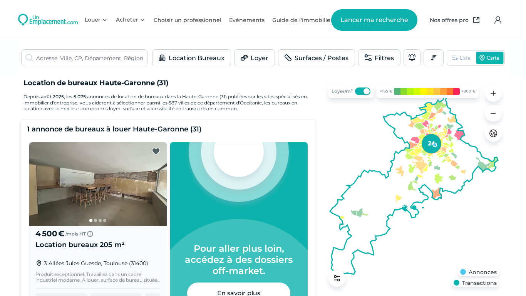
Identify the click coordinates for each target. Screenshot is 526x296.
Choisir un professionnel (187, 20)
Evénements (247, 20)
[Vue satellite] (493, 133)
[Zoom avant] (493, 93)
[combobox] (91, 58)
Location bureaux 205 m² (80, 244)
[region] (414, 186)
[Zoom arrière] (493, 113)
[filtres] (336, 278)
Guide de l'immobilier (302, 20)
